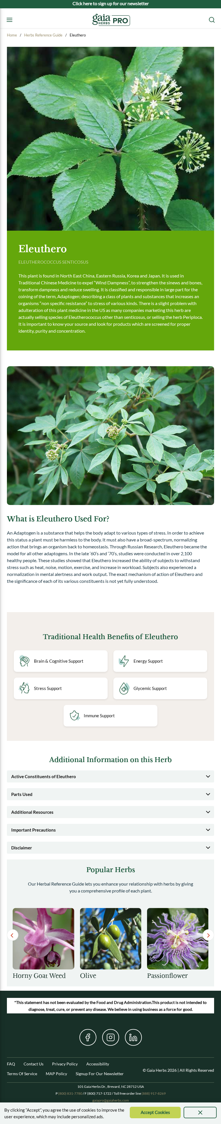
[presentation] (200, 1112)
